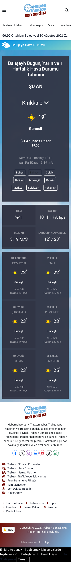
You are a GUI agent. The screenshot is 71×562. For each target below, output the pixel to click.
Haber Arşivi (14, 492)
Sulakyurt (33, 187)
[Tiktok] (49, 453)
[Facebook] (15, 453)
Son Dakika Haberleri (20, 488)
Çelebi (50, 172)
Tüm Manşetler (16, 484)
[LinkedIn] (36, 453)
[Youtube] (42, 453)
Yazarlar (53, 507)
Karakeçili (34, 180)
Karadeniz (12, 507)
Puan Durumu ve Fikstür (21, 480)
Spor (51, 25)
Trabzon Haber (13, 25)
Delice (19, 180)
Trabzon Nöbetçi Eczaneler (23, 464)
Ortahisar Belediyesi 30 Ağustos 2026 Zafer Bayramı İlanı (35, 35)
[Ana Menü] (4, 10)
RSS (10, 529)
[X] (22, 453)
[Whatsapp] (56, 453)
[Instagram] (29, 453)
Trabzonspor (35, 25)
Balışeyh (35, 172)
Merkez (17, 187)
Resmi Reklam (32, 507)
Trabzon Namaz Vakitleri (22, 472)
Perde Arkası (13, 511)
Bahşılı (20, 172)
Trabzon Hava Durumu (20, 468)
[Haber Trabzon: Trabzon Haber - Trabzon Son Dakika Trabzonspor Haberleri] (35, 10)
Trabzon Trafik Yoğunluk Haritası (27, 476)
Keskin (50, 180)
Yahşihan (50, 187)
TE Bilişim (45, 542)
